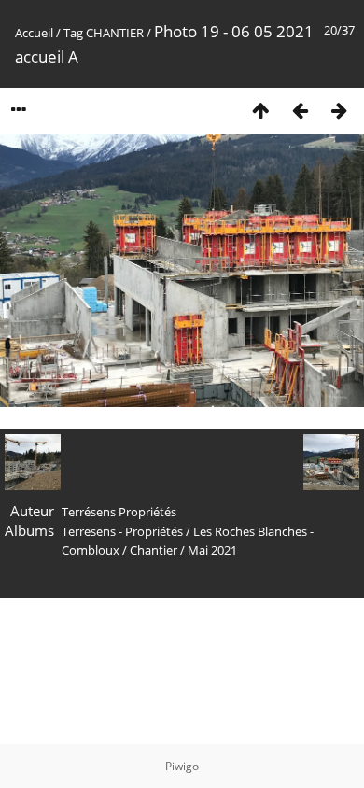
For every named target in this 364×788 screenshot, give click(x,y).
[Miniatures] (260, 109)
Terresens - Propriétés (122, 531)
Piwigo (182, 766)
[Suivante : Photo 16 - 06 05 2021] (338, 109)
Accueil (34, 32)
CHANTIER (115, 32)
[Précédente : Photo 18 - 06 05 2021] (299, 109)
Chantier (153, 550)
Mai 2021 (212, 550)
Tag (73, 32)
